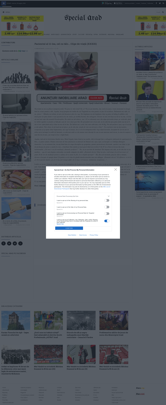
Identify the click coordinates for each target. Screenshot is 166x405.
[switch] (106, 200)
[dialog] (83, 202)
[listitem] (83, 196)
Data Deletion (72, 235)
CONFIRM (69, 228)
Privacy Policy (94, 235)
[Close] (116, 170)
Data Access (83, 235)
